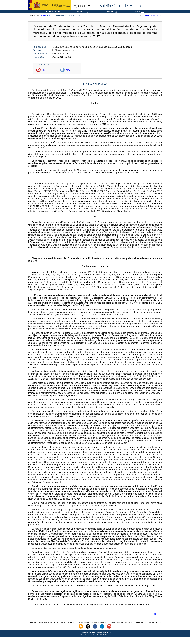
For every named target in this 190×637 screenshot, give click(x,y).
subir (154, 614)
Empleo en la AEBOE (153, 622)
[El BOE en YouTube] (109, 628)
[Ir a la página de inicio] (107, 6)
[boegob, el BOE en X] (88, 628)
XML (68, 70)
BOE (50, 15)
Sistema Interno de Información (121, 622)
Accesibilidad (84, 622)
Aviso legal (72, 622)
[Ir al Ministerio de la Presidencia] (49, 5)
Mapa (63, 622)
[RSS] (81, 628)
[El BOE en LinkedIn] (102, 628)
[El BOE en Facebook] (95, 628)
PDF (44, 70)
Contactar (32, 622)
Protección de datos (98, 622)
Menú (137, 12)
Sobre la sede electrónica (48, 622)
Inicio (43, 15)
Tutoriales (139, 622)
